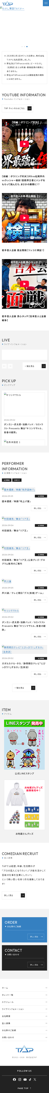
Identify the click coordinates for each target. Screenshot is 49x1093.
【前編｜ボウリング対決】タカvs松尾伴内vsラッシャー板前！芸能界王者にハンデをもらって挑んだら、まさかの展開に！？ (23, 180)
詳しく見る (38, 508)
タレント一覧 (7, 994)
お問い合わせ (8, 1037)
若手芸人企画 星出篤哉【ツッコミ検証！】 (23, 250)
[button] (22, 46)
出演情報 (7, 480)
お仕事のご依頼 (9, 1030)
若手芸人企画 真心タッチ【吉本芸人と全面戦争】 (24, 318)
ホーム (5, 987)
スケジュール (8, 1002)
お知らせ (17, 480)
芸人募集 (6, 1023)
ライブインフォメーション (13, 1009)
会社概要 (6, 1016)
